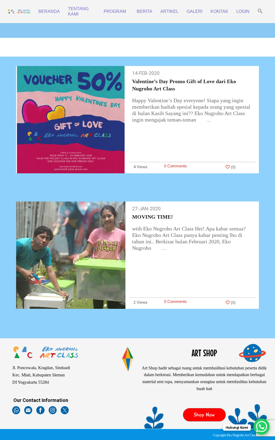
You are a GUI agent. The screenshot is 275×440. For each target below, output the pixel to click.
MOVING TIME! (152, 217)
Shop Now (204, 415)
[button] (260, 11)
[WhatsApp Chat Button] (262, 427)
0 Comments (175, 166)
